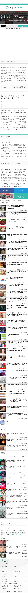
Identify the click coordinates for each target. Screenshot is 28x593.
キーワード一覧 (17, 585)
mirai (20, 296)
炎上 (16, 527)
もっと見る (25, 520)
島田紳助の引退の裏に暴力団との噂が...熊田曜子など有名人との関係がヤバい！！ (17, 263)
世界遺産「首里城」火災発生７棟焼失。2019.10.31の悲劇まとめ (16, 440)
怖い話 (22, 530)
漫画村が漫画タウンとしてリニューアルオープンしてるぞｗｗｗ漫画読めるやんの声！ (17, 392)
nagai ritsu (19, 267)
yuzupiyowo (19, 224)
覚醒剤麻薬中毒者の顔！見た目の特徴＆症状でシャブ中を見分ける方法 (17, 406)
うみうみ (20, 418)
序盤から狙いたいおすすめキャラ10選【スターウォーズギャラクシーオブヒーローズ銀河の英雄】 (17, 307)
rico (20, 210)
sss (23, 550)
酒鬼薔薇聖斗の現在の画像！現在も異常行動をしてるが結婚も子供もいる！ (17, 213)
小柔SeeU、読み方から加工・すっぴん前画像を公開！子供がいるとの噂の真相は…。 (17, 342)
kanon (21, 437)
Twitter (4, 527)
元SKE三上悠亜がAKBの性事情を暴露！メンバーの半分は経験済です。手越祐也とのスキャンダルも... (16, 496)
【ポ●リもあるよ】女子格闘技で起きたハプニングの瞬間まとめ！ (17, 356)
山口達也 (4, 532)
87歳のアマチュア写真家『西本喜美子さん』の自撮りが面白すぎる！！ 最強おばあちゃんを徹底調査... (16, 553)
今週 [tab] (5, 457)
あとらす (20, 339)
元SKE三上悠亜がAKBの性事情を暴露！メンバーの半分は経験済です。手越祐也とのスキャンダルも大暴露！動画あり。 (17, 314)
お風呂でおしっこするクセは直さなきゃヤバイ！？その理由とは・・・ (17, 378)
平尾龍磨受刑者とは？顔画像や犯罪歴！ (14, 478)
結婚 (15, 529)
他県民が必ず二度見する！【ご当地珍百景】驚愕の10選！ (17, 234)
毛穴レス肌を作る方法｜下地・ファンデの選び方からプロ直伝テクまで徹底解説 (16, 547)
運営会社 (4, 588)
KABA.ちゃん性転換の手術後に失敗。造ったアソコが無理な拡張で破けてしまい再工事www (17, 271)
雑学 (23, 532)
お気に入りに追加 (23, 26)
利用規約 (16, 586)
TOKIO (11, 532)
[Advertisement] (14, 43)
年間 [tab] (23, 457)
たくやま (21, 487)
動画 (21, 529)
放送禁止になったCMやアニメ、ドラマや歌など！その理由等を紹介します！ (17, 484)
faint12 (20, 310)
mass (7, 421)
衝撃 (10, 527)
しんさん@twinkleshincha (7, 106)
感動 (3, 534)
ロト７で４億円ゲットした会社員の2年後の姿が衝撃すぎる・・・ (17, 514)
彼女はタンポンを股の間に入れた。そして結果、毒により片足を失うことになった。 (17, 363)
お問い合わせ (5, 586)
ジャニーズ (15, 534)
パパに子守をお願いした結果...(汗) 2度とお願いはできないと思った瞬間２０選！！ (17, 292)
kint (21, 396)
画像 (3, 529)
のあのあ (20, 239)
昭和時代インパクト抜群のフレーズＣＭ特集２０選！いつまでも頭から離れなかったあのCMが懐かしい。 (17, 542)
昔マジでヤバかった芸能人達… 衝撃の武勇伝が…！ (17, 371)
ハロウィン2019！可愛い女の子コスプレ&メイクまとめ (16, 434)
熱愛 (9, 534)
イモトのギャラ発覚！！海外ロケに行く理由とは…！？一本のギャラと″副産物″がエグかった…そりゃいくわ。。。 (17, 300)
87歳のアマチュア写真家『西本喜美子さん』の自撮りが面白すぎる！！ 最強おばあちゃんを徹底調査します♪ (17, 207)
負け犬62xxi (20, 389)
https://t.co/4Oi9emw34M (8, 99)
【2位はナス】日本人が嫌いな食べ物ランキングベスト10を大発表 (17, 220)
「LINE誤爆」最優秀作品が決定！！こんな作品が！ (17, 335)
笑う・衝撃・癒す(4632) (22, 20)
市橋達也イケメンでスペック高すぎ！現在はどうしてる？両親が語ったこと (17, 328)
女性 (22, 534)
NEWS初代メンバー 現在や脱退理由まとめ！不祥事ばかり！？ (17, 490)
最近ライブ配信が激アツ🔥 (15, 28)
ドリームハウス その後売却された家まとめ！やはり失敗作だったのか (17, 277)
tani (20, 325)
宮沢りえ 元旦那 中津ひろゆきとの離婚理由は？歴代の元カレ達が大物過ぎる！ (17, 349)
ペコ (20, 217)
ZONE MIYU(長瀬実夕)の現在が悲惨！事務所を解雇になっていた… (17, 256)
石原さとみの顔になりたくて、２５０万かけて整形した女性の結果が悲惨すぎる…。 (17, 241)
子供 (9, 530)
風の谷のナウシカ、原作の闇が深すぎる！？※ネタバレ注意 (17, 227)
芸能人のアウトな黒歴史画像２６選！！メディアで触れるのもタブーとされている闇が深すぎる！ (17, 415)
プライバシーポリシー (19, 588)
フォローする (8, 93)
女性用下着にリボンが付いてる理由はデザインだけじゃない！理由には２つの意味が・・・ (17, 321)
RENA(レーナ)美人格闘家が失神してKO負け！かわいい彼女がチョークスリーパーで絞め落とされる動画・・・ (17, 400)
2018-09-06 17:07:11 (13, 93)
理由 (3, 530)
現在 (9, 529)
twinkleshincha (3, 93)
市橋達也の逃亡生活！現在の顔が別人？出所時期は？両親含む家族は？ (17, 249)
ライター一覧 (5, 585)
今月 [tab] (14, 457)
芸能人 (23, 527)
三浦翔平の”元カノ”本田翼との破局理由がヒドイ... (17, 385)
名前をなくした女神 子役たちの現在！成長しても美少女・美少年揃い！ (17, 285)
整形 (15, 530)
